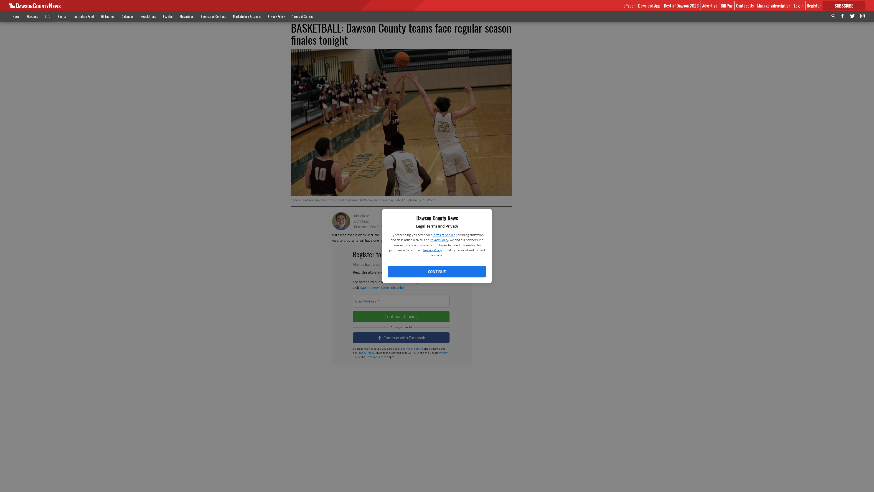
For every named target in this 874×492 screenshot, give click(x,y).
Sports (62, 16)
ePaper (629, 5)
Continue (437, 271)
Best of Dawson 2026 (681, 5)
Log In (798, 5)
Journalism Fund (84, 16)
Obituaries (107, 16)
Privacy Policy (439, 239)
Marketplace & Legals (247, 16)
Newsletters (148, 16)
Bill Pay (727, 5)
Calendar (127, 16)
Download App (649, 5)
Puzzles (168, 16)
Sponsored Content (213, 16)
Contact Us (745, 5)
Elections (32, 16)
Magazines (186, 16)
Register (814, 5)
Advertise (709, 5)
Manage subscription (773, 5)
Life (47, 16)
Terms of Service (443, 234)
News (16, 16)
